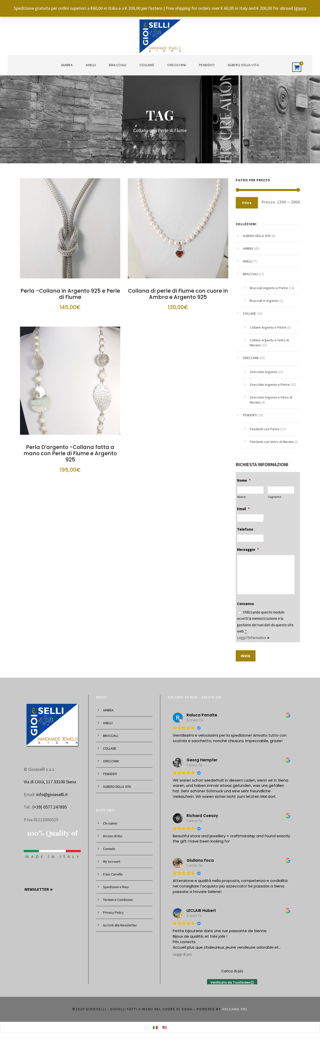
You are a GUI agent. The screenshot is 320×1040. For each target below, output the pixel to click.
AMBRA (67, 65)
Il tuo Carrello (113, 874)
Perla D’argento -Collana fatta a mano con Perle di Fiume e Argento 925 (70, 453)
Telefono (245, 529)
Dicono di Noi (112, 836)
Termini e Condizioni (118, 899)
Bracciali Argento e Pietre (269, 288)
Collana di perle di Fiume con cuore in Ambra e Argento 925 (178, 294)
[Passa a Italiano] (155, 1027)
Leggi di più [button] (182, 954)
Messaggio (248, 549)
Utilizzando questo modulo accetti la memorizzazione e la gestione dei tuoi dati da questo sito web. (265, 625)
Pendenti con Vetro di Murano (272, 441)
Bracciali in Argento (264, 300)
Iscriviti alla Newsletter (120, 925)
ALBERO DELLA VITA (243, 65)
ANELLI (91, 65)
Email (243, 508)
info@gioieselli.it (52, 794)
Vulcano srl (235, 1009)
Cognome (274, 497)
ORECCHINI (176, 65)
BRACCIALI (117, 65)
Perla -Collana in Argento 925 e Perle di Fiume (70, 294)
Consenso (245, 603)
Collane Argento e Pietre (268, 327)
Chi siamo (110, 823)
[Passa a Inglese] (165, 1027)
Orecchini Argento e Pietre (270, 384)
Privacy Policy (113, 912)
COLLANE (147, 65)
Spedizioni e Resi (116, 887)
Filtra (247, 203)
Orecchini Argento (263, 372)
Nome (244, 480)
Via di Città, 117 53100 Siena (50, 782)
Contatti (109, 848)
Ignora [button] (300, 8)
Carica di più (232, 971)
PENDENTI (207, 65)
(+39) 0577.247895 (49, 807)
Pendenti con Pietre (265, 429)
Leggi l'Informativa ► (253, 637)
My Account (111, 861)
